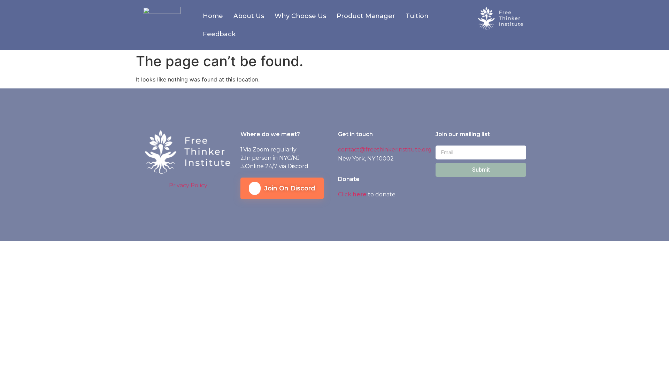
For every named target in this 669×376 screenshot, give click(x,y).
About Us (248, 16)
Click (345, 194)
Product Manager (366, 16)
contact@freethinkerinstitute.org (385, 149)
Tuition (417, 16)
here (360, 194)
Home (213, 16)
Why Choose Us (300, 16)
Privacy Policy (188, 185)
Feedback (219, 34)
